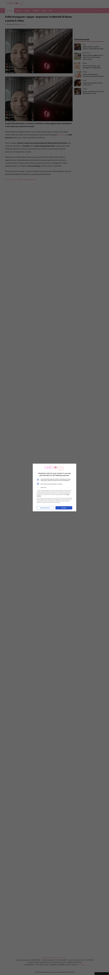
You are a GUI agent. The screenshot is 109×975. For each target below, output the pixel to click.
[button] (54, 487)
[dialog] (54, 487)
